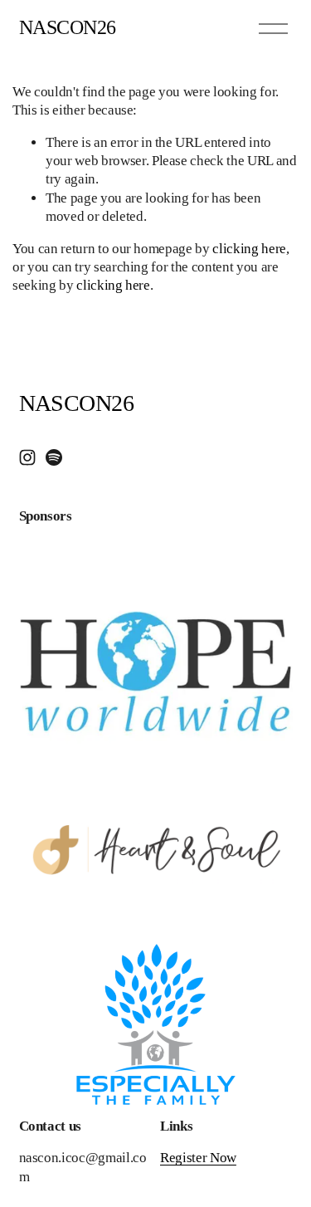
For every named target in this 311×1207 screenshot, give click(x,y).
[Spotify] (54, 457)
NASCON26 (67, 27)
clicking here (249, 249)
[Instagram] (27, 457)
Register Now (198, 1157)
